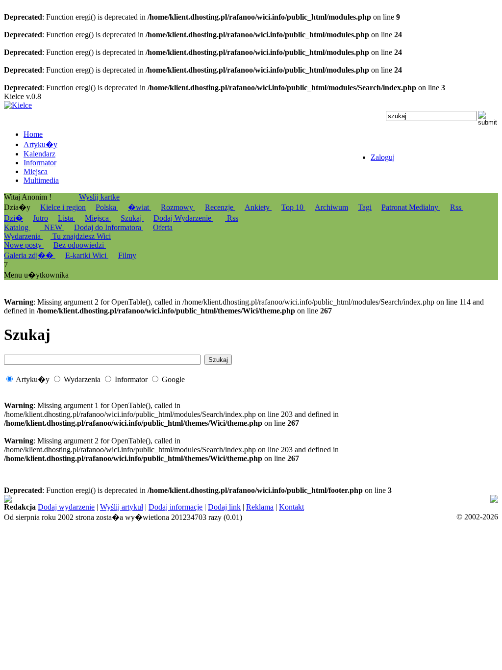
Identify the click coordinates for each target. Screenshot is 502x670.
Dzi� (13, 218)
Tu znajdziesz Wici (80, 236)
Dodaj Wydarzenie (183, 218)
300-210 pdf (430, 499)
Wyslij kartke (99, 197)
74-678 (15, 499)
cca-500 (78, 508)
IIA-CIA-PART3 (30, 508)
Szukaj (132, 218)
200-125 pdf (264, 499)
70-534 (308, 508)
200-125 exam (359, 499)
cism (459, 499)
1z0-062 (405, 508)
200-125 (298, 499)
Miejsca (98, 218)
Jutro (40, 218)
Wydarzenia (23, 236)
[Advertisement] (424, 416)
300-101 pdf (371, 508)
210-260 (481, 508)
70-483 (324, 499)
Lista (66, 218)
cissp (335, 508)
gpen (107, 508)
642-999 (396, 499)
